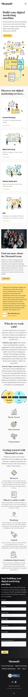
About (24, 669)
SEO (19, 669)
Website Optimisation (9, 669)
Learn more (6, 278)
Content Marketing (7, 666)
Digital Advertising (21, 666)
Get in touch (7, 35)
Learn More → (6, 125)
